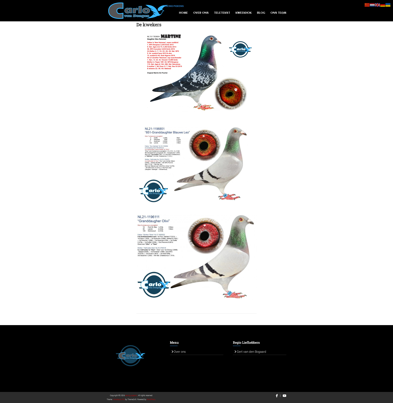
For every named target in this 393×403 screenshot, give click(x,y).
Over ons (180, 352)
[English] (377, 4)
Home (183, 12)
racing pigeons (174, 6)
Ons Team (278, 12)
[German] (382, 4)
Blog (261, 12)
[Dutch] (372, 4)
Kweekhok (243, 12)
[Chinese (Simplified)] (367, 4)
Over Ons (201, 12)
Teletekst (222, 12)
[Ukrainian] (388, 4)
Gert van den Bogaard (251, 352)
